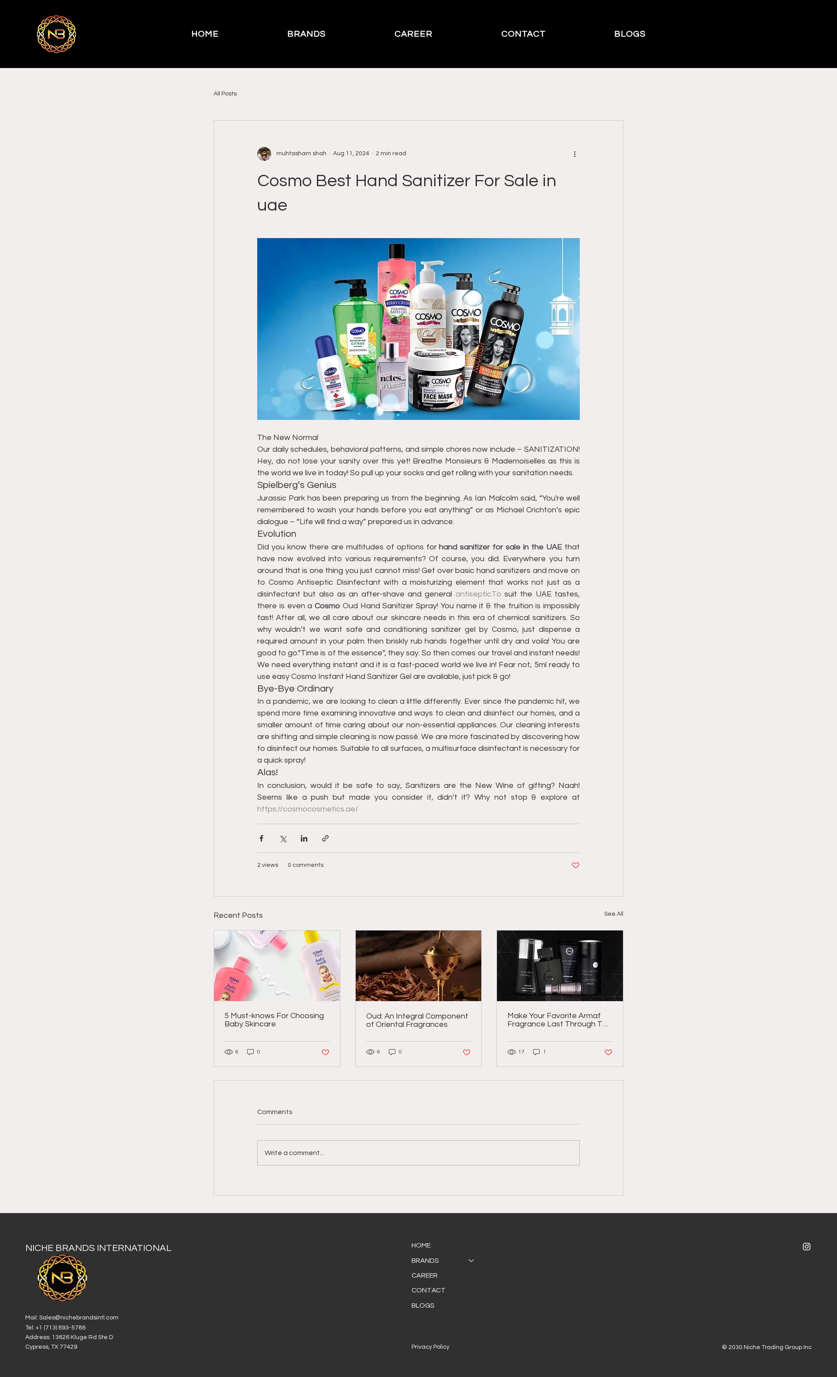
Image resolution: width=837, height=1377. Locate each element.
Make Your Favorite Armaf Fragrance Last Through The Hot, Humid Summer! (559, 1020)
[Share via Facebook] (261, 838)
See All (613, 914)
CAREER (425, 1275)
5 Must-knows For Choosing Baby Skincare (274, 1020)
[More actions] (574, 154)
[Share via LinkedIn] (304, 838)
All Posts (225, 94)
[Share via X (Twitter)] (283, 838)
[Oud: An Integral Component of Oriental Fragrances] (419, 965)
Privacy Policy (430, 1347)
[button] (307, 34)
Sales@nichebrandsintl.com (79, 1318)
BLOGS (423, 1305)
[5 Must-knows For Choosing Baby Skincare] (277, 965)
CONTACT (429, 1290)
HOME (421, 1245)
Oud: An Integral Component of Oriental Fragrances (417, 1020)
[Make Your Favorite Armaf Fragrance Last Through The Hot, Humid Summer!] (560, 965)
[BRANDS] (472, 1260)
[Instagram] (807, 1246)
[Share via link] (325, 838)
